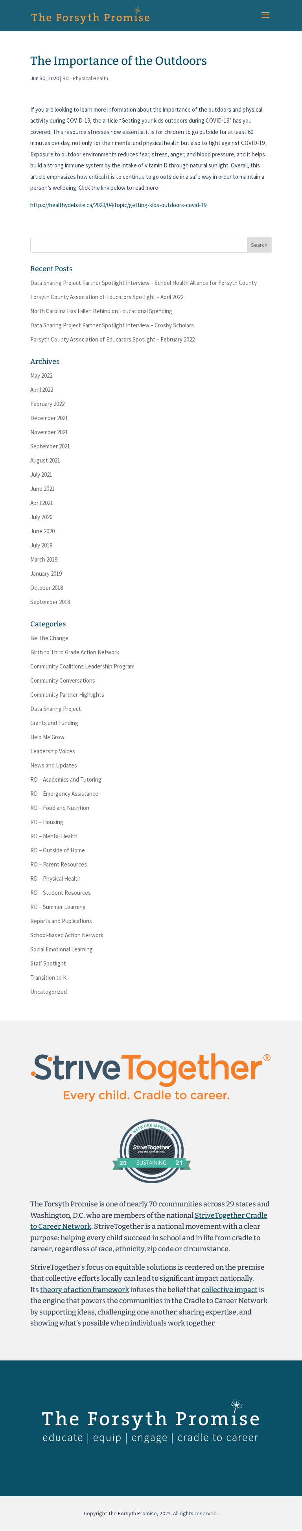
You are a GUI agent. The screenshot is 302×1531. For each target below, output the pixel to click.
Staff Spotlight (48, 963)
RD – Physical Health (55, 878)
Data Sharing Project (55, 708)
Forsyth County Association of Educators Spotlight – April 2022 (106, 297)
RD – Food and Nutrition (59, 807)
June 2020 (42, 531)
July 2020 (41, 517)
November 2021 (49, 432)
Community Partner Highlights (67, 694)
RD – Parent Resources (58, 864)
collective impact (230, 1289)
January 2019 (46, 573)
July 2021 (41, 474)
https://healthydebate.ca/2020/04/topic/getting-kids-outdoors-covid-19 (118, 205)
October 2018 (46, 587)
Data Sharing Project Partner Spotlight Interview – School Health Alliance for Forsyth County (143, 282)
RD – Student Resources (60, 892)
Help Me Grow (47, 737)
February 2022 (47, 404)
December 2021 (49, 418)
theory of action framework (84, 1289)
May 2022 (41, 375)
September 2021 (50, 446)
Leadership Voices (52, 751)
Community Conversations (62, 680)
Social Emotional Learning (61, 949)
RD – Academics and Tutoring (65, 779)
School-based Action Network (66, 935)
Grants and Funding (54, 723)
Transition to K (48, 977)
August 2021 (45, 460)
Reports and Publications (61, 921)
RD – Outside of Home (57, 850)
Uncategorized (48, 991)
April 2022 (41, 389)
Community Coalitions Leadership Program (82, 666)
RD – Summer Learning (58, 907)
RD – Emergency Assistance (64, 793)
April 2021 (41, 503)
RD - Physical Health (85, 78)
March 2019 (43, 559)
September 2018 (50, 602)
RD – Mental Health (53, 836)
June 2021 (42, 488)
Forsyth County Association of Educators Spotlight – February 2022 (112, 339)
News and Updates (53, 765)
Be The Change (49, 638)
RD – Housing (46, 822)
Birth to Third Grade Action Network (74, 652)
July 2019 (41, 545)
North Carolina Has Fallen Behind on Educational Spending (101, 311)
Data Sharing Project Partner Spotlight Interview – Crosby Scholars (112, 325)
